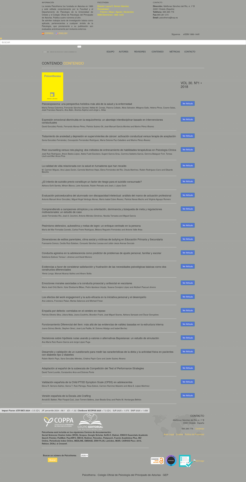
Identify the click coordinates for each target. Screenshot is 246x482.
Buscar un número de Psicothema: (60, 455)
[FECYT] (186, 460)
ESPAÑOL (49, 33)
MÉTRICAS (175, 51)
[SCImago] (198, 460)
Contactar (199, 428)
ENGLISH (62, 33)
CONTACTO (189, 51)
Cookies (179, 434)
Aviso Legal (169, 434)
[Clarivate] (172, 460)
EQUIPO (110, 51)
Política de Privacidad (194, 434)
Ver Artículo (188, 103)
